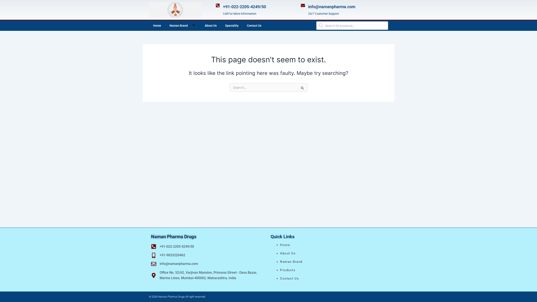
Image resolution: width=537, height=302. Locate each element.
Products (287, 270)
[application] (189, 25)
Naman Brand (178, 25)
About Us (211, 25)
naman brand (291, 262)
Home (157, 25)
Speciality (232, 25)
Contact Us (254, 25)
